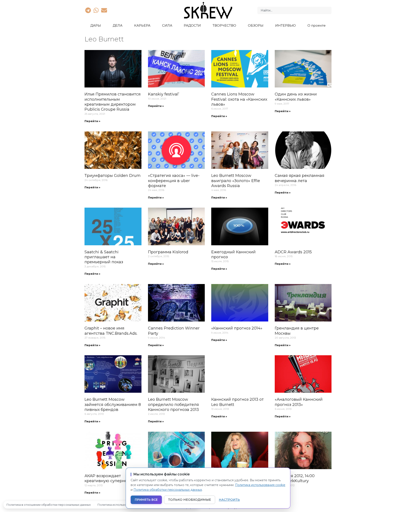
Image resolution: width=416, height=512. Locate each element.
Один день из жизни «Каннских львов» (296, 97)
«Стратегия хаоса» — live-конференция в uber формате (174, 180)
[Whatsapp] (96, 10)
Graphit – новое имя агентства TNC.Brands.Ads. (110, 331)
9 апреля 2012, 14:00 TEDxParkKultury (295, 478)
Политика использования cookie (260, 485)
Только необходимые (189, 500)
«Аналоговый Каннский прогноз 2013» (299, 402)
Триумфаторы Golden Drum (112, 175)
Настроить (229, 500)
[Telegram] (87, 10)
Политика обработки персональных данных (167, 490)
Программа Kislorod (168, 252)
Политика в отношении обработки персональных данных (48, 504)
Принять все (146, 500)
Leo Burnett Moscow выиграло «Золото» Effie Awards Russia (235, 180)
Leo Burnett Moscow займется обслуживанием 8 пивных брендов (112, 404)
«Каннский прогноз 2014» (236, 328)
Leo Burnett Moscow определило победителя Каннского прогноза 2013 (173, 404)
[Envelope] (104, 10)
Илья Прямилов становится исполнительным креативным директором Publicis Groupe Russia (112, 102)
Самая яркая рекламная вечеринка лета (299, 178)
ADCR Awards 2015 (293, 252)
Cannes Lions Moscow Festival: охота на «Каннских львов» (239, 99)
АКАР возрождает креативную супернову (108, 478)
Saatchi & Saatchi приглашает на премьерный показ (103, 257)
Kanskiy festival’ (163, 94)
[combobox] (294, 10)
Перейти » (92, 121)
